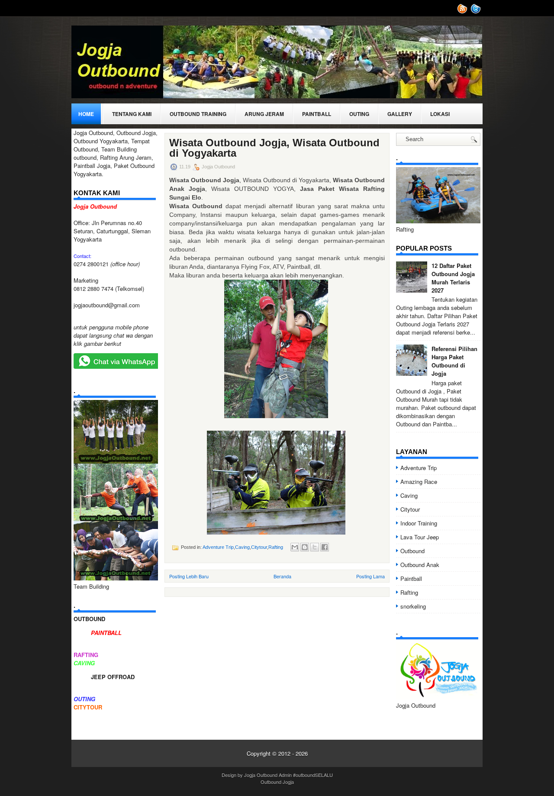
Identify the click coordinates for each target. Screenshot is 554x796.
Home (86, 114)
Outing (359, 114)
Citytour (259, 547)
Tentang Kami (131, 114)
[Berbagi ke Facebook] (324, 547)
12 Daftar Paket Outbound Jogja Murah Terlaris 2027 (453, 277)
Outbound (412, 551)
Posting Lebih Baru (189, 576)
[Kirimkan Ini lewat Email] (294, 547)
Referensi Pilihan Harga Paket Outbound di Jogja (454, 361)
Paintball (316, 114)
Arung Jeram (264, 114)
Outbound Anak (419, 565)
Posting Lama (370, 576)
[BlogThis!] (304, 547)
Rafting (275, 547)
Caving (242, 547)
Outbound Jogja (277, 781)
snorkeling (413, 606)
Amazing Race (418, 481)
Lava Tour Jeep (419, 537)
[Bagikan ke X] (314, 547)
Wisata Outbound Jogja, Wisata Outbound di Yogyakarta (274, 148)
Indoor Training (418, 523)
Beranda (282, 576)
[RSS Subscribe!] (463, 11)
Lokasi (440, 114)
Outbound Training (198, 114)
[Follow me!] (476, 11)
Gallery (399, 114)
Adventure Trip (218, 547)
